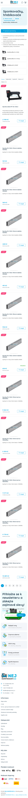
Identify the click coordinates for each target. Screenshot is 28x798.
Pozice (3, 79)
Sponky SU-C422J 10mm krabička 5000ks (12, 148)
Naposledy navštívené (6, 731)
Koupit (22, 121)
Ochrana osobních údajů (7, 709)
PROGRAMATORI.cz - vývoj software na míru (16, 795)
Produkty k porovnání (6, 734)
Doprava (3, 742)
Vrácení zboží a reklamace (7, 740)
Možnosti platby (5, 745)
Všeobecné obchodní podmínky (9, 712)
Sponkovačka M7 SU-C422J (10, 106)
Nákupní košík (4, 762)
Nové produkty (5, 737)
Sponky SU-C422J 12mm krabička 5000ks (11, 190)
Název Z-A (3, 82)
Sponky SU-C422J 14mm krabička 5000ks (11, 231)
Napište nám (4, 715)
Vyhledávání (4, 723)
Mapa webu (4, 701)
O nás (2, 704)
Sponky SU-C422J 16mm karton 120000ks (11, 522)
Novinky (3, 726)
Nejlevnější (8, 79)
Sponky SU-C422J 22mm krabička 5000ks (12, 356)
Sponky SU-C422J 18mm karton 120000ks (11, 563)
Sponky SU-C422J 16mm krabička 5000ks (11, 273)
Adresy (3, 759)
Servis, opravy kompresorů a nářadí (10, 707)
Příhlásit (21, 615)
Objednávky (4, 756)
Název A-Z (20, 79)
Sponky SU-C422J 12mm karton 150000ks (11, 439)
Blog (2, 729)
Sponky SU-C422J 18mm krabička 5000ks (12, 314)
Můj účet (3, 753)
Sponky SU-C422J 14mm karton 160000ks (11, 480)
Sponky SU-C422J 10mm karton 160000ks (11, 397)
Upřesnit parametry (14, 31)
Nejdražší (14, 79)
